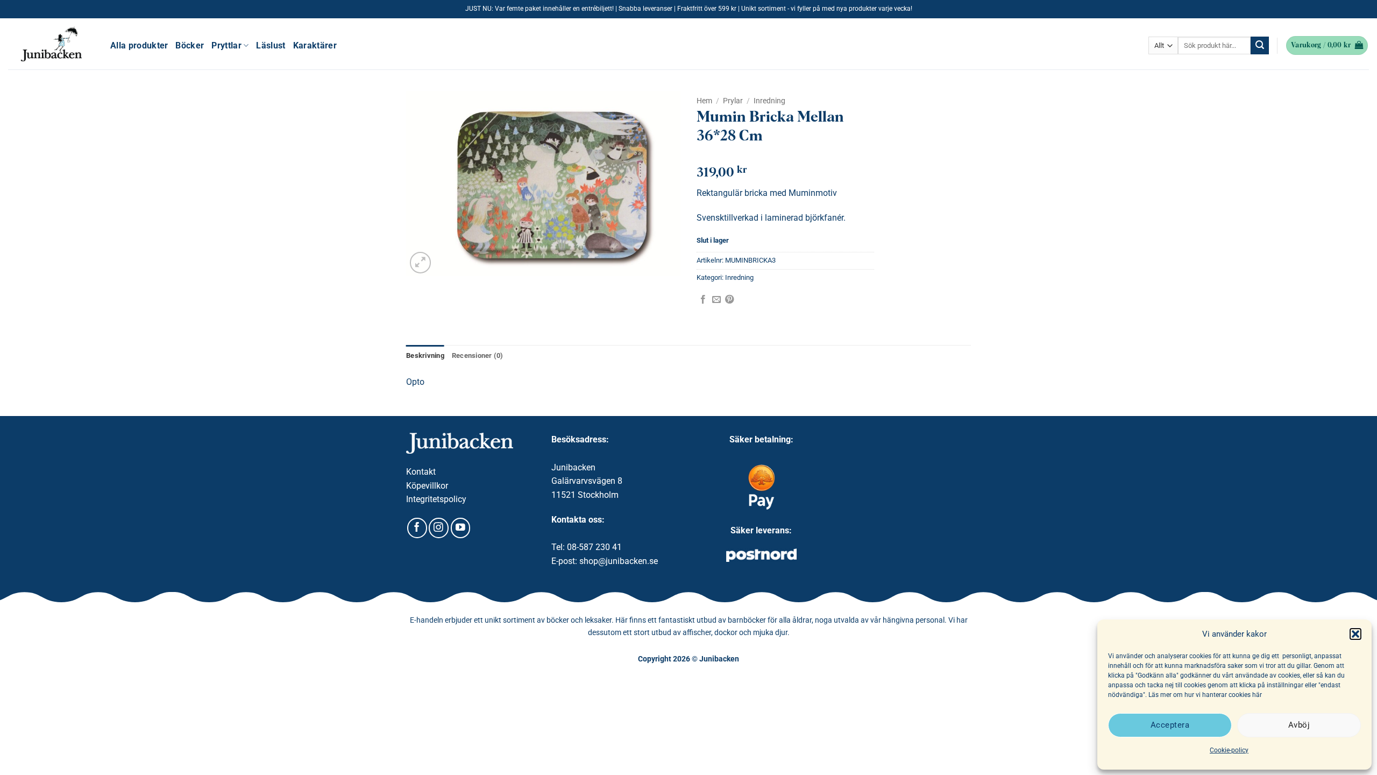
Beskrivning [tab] (425, 355)
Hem (704, 100)
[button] (1355, 634)
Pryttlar (226, 45)
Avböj (1299, 725)
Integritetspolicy (436, 499)
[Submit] (1260, 46)
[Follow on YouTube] (461, 528)
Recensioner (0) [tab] (477, 355)
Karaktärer (315, 45)
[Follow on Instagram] (439, 528)
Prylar (733, 100)
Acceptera (1170, 725)
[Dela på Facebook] (703, 300)
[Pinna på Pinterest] (729, 300)
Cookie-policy (1229, 750)
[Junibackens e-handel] (51, 44)
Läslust (270, 45)
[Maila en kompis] (716, 300)
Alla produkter (139, 45)
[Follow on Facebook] (417, 528)
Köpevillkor (427, 486)
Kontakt (421, 472)
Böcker (189, 45)
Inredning (769, 100)
